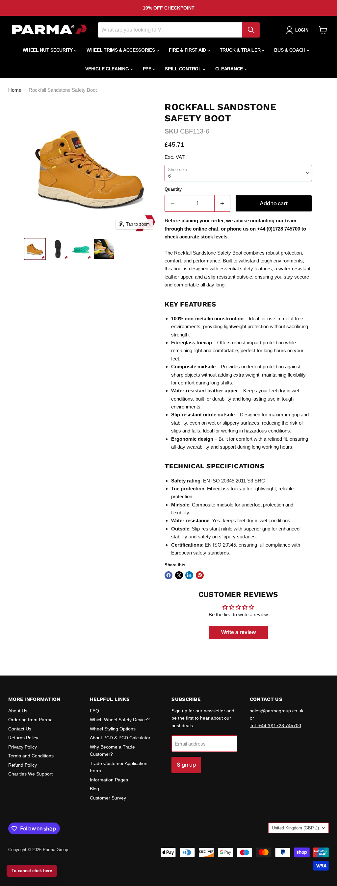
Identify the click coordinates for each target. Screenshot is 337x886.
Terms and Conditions (31, 755)
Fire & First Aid (188, 50)
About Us (17, 710)
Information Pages (109, 779)
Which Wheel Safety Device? (120, 719)
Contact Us (19, 728)
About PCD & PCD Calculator (120, 737)
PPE (148, 68)
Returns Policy (23, 737)
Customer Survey (108, 797)
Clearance (229, 68)
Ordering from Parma (30, 719)
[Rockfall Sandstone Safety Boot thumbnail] (34, 248)
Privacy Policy (22, 747)
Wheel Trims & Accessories (121, 50)
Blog (94, 788)
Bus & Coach (290, 50)
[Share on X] (179, 575)
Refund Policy (22, 765)
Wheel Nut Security (48, 50)
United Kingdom (295, 827)
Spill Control (183, 68)
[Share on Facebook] (168, 575)
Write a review (238, 632)
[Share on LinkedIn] (189, 575)
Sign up (186, 764)
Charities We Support (30, 773)
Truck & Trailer (241, 50)
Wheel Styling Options (113, 728)
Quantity (173, 189)
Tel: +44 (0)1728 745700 (275, 725)
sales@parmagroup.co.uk (276, 710)
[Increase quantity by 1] (223, 203)
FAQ (94, 710)
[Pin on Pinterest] (200, 575)
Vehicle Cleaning (107, 68)
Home (14, 90)
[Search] (251, 29)
